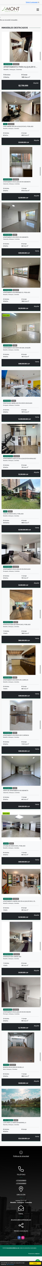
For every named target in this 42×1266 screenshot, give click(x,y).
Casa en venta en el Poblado (13, 514)
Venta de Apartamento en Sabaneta (15, 790)
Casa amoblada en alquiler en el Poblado (18, 126)
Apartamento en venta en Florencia (16, 735)
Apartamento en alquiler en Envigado (16, 569)
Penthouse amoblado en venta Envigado (17, 403)
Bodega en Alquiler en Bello (13, 1067)
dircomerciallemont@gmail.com (21, 1220)
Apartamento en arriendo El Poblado (16, 292)
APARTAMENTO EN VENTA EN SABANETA (15, 237)
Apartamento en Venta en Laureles (15, 680)
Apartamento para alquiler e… (20, 67)
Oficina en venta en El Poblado (14, 846)
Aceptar (35, 1263)
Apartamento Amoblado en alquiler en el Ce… (19, 901)
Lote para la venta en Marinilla (14, 1122)
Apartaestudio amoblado (12, 956)
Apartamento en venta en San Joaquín (16, 348)
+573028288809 (21, 1180)
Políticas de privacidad (21, 1156)
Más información (10, 1264)
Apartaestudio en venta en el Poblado (16, 624)
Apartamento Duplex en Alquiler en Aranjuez (19, 458)
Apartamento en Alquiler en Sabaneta (16, 182)
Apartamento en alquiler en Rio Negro (17, 1012)
